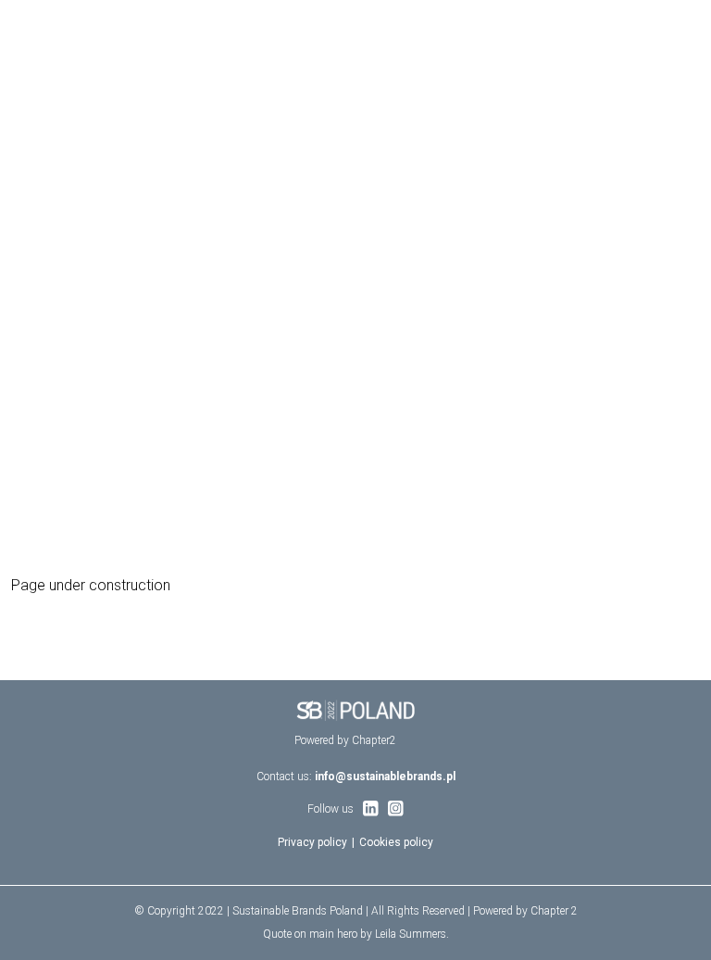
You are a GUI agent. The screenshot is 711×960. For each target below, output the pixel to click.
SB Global (36, 23)
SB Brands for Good (133, 23)
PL (693, 23)
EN (669, 23)
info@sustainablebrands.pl (385, 776)
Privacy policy (312, 842)
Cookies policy (396, 842)
